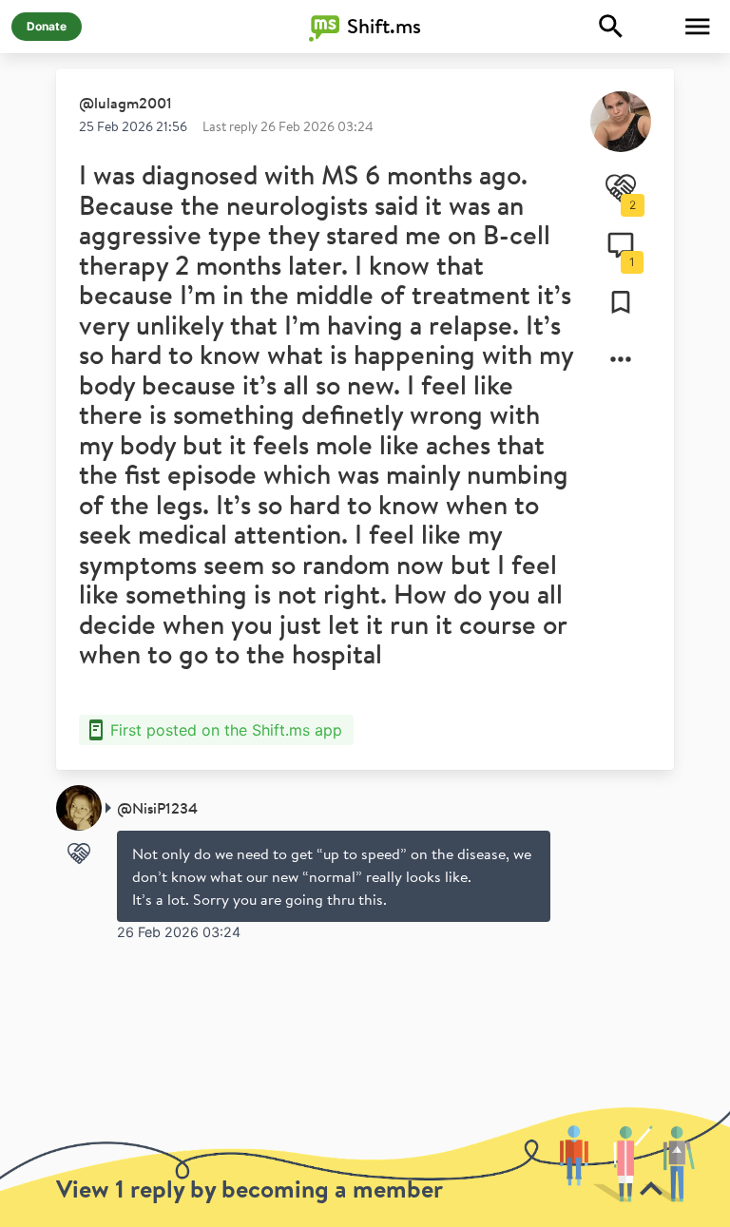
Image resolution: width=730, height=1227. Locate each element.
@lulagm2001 (125, 102)
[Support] (79, 853)
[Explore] (611, 27)
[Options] (620, 359)
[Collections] (620, 302)
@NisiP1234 (157, 807)
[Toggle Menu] (697, 27)
